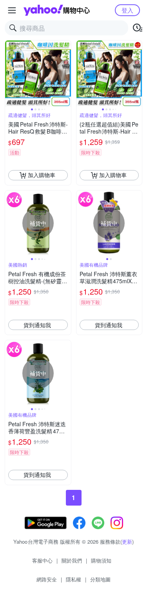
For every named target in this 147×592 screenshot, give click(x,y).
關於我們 (72, 560)
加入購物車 (41, 175)
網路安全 (46, 579)
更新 (127, 541)
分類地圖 (100, 579)
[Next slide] (66, 73)
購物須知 (101, 560)
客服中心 (42, 560)
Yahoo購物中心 (57, 10)
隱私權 (73, 579)
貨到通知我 (37, 325)
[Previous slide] (10, 73)
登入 (127, 10)
